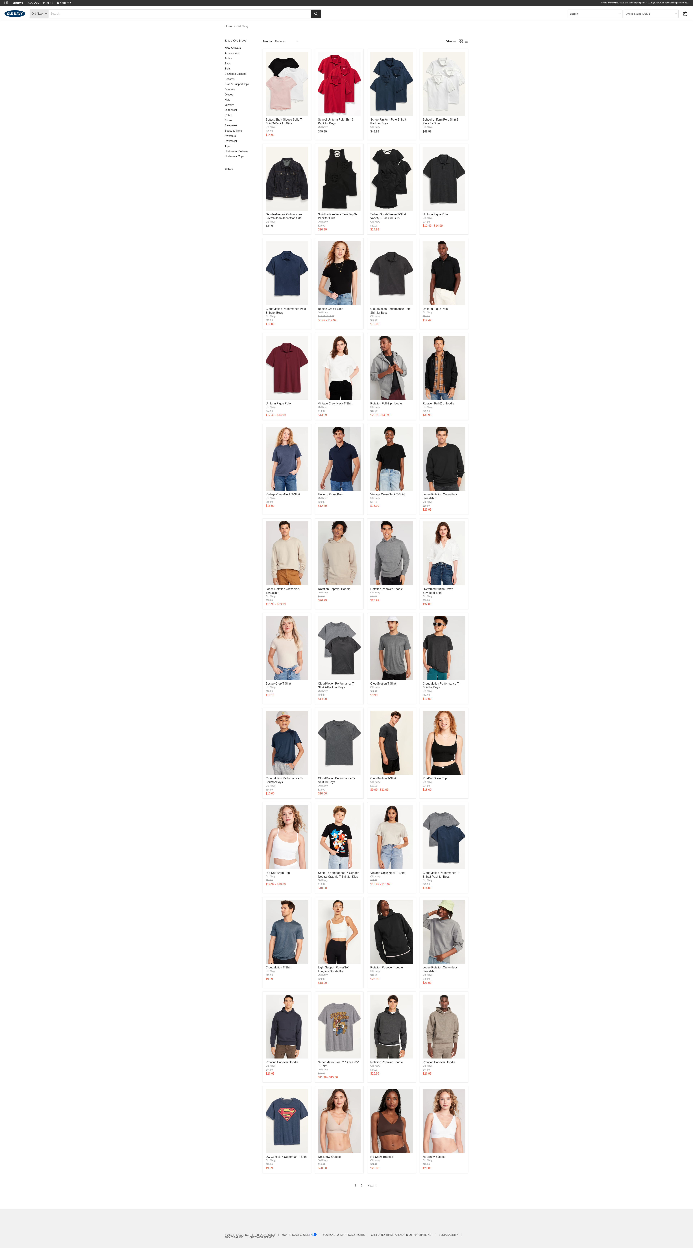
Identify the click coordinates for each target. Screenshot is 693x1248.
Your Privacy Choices (296, 1235)
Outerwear (231, 109)
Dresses (230, 89)
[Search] (316, 14)
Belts (228, 68)
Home (228, 26)
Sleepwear (231, 125)
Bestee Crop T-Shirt (330, 308)
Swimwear (231, 140)
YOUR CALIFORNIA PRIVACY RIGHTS (344, 1235)
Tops (227, 146)
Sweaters (230, 135)
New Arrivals (233, 47)
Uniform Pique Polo (435, 214)
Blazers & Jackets (235, 73)
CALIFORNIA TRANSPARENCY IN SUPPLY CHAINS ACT (402, 1235)
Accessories (232, 53)
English (574, 13)
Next (370, 1185)
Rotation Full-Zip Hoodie (386, 403)
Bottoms (230, 78)
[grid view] (460, 41)
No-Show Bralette (329, 1156)
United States (638, 13)
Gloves (229, 94)
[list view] (465, 41)
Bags (228, 63)
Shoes (228, 120)
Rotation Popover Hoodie (334, 589)
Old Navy (270, 127)
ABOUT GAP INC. (234, 1237)
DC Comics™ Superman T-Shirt (286, 1156)
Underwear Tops (234, 156)
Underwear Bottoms (236, 151)
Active (228, 58)
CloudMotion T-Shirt (383, 683)
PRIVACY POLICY (265, 1235)
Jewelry (229, 104)
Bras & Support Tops (237, 84)
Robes (228, 115)
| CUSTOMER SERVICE (259, 1237)
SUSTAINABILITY (448, 1235)
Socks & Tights (234, 130)
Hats (227, 99)
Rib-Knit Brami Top (435, 778)
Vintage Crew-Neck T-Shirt (335, 403)
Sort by (267, 41)
